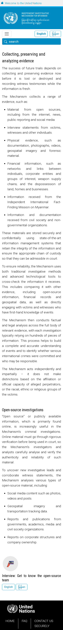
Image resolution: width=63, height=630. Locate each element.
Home (10, 621)
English (41, 33)
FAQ (24, 621)
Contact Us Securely (43, 623)
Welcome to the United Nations (23, 3)
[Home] (30, 18)
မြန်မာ (55, 33)
